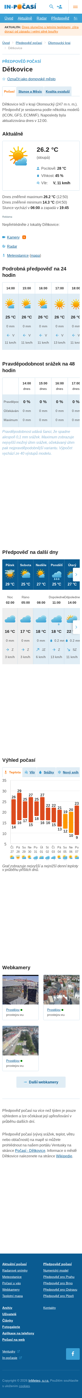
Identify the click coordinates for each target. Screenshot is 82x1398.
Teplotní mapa (12, 1296)
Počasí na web (13, 1339)
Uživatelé (9, 1314)
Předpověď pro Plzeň (58, 1296)
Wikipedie (64, 1156)
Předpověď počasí (29, 43)
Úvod (9, 18)
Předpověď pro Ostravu (60, 1289)
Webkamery (11, 1289)
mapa (35, 255)
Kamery (13, 237)
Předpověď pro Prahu (58, 1277)
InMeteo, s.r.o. (38, 1380)
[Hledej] (51, 6)
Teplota (15, 772)
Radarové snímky (15, 1270)
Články (7, 1320)
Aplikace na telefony (18, 1333)
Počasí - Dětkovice (30, 1151)
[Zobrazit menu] (75, 7)
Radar (42, 18)
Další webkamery (43, 1082)
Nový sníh (71, 772)
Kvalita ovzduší (58, 91)
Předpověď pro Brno (58, 1283)
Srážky (49, 772)
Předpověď (60, 18)
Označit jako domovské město (31, 79)
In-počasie (9, 1358)
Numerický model (55, 1270)
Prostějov (13, 1010)
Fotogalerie (11, 1327)
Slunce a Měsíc (30, 91)
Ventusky (8, 1351)
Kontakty (49, 1308)
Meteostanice (18, 255)
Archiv (7, 1308)
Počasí (9, 91)
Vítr (32, 772)
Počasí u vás (11, 1283)
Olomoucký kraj (59, 43)
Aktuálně (25, 18)
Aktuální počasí (14, 1264)
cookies (24, 1386)
